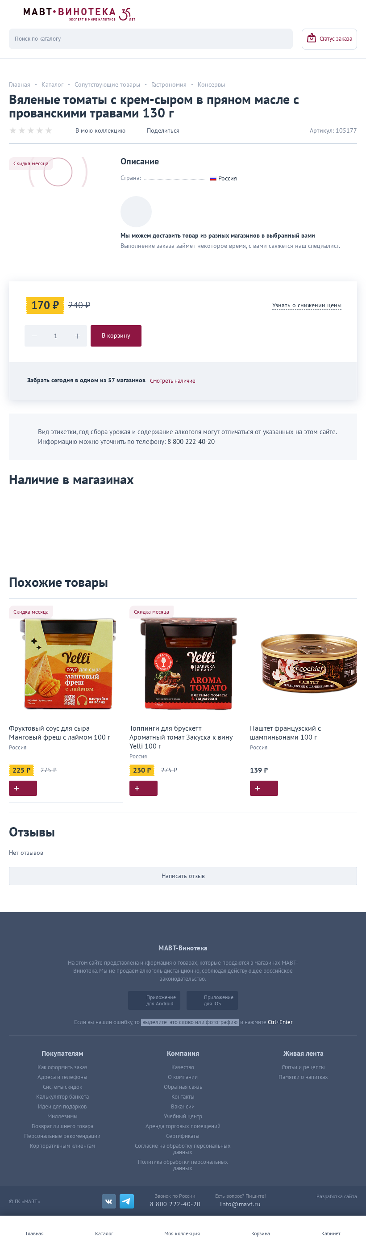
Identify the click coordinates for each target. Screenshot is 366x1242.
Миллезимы (62, 1116)
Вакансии (183, 1106)
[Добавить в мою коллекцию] (111, 609)
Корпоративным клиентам (62, 1146)
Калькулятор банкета (62, 1096)
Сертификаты (183, 1136)
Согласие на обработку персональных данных (183, 1149)
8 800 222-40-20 (191, 442)
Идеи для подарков (62, 1106)
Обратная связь (183, 1087)
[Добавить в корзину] (23, 788)
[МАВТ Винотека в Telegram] (127, 1201)
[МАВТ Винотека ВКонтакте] (109, 1201)
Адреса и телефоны (62, 1077)
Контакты (183, 1096)
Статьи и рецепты (303, 1067)
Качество (182, 1067)
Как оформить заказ (62, 1067)
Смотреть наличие (172, 381)
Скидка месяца (31, 163)
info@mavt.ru (240, 1204)
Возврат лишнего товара (62, 1126)
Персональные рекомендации (62, 1136)
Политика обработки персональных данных (183, 1165)
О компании (183, 1077)
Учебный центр (183, 1116)
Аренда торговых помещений (183, 1126)
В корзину (116, 335)
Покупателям (62, 1054)
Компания (183, 1054)
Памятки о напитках (303, 1077)
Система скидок (62, 1087)
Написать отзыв (183, 876)
